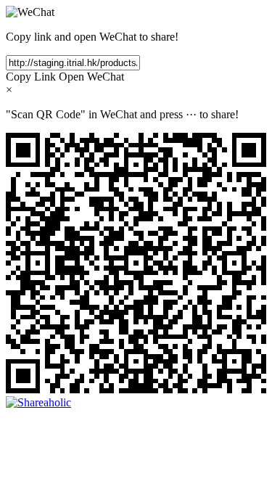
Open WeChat (91, 76)
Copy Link (31, 76)
